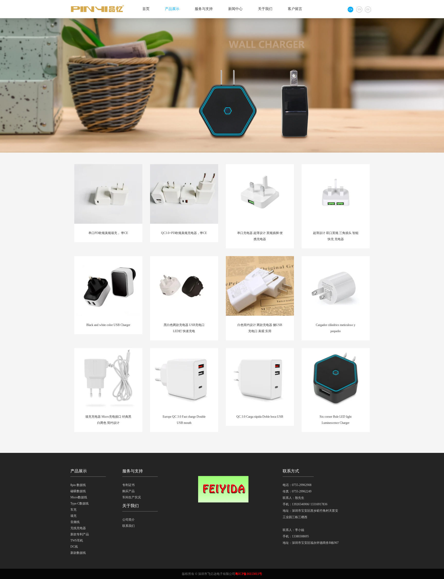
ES (367, 9)
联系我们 (128, 526)
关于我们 (265, 9)
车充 (73, 509)
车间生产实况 (131, 497)
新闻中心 (235, 9)
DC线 (74, 546)
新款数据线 (78, 553)
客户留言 (295, 9)
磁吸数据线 (78, 491)
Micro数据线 (78, 497)
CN (350, 9)
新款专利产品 (79, 534)
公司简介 (128, 519)
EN (359, 9)
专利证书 (128, 485)
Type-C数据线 (79, 503)
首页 (146, 9)
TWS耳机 (76, 540)
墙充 (73, 516)
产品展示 (172, 9)
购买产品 (128, 491)
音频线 (75, 522)
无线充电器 (78, 528)
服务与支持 (204, 9)
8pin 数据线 (78, 485)
